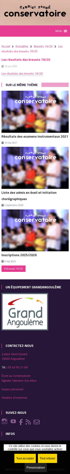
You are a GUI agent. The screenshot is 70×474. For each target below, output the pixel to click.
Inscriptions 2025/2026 (19, 254)
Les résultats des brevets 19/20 (22, 73)
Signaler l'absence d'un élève (19, 380)
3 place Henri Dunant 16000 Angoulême (14, 356)
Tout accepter (25, 458)
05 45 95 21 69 (18, 367)
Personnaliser (36, 467)
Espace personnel (12, 389)
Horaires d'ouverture (14, 397)
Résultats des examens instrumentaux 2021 (34, 136)
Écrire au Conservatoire (15, 375)
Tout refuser (47, 458)
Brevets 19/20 (14, 269)
